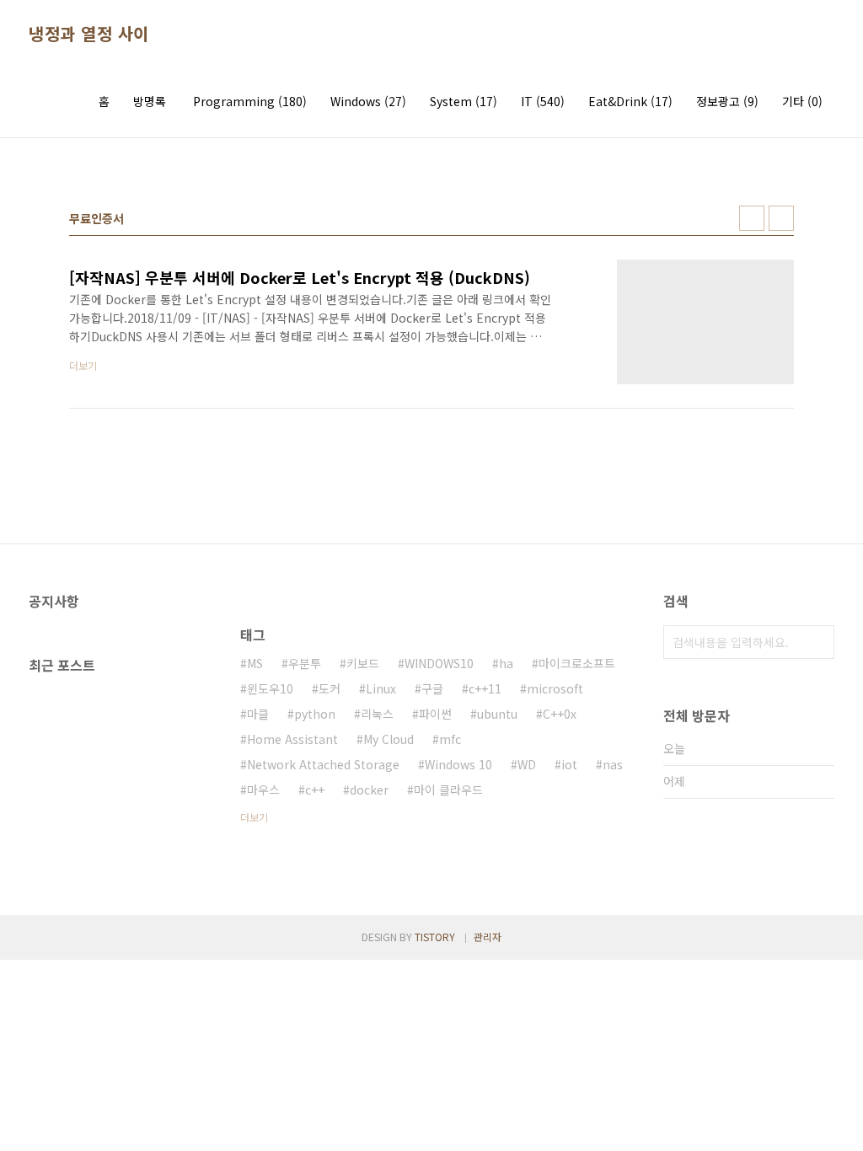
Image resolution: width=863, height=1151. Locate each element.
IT (543, 101)
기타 (802, 101)
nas (613, 764)
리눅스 (377, 713)
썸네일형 (751, 218)
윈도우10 (270, 688)
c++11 (485, 688)
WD (526, 764)
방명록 (149, 101)
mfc (450, 739)
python (314, 713)
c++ (314, 789)
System (463, 101)
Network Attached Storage (323, 764)
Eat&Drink (630, 101)
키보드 (362, 663)
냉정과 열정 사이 (89, 34)
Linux (381, 688)
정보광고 (727, 101)
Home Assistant (292, 739)
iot (569, 764)
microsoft (555, 688)
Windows (368, 101)
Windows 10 (458, 764)
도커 (329, 688)
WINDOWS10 (439, 663)
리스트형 (781, 218)
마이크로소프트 (577, 663)
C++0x (559, 713)
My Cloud (388, 739)
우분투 (304, 663)
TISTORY (435, 936)
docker (369, 789)
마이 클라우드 (448, 789)
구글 (432, 688)
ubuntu (497, 713)
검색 (817, 642)
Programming (250, 101)
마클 (258, 713)
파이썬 (435, 713)
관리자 (487, 936)
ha (506, 663)
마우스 (263, 789)
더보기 (254, 817)
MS (255, 663)
